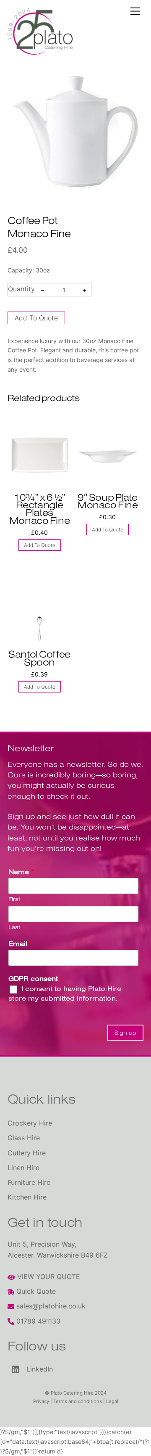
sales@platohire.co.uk (50, 1306)
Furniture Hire (29, 1182)
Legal (112, 1401)
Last (14, 927)
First (14, 899)
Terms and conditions (77, 1401)
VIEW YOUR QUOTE (47, 1276)
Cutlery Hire (27, 1153)
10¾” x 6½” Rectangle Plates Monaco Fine (39, 508)
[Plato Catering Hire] (40, 51)
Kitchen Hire (27, 1197)
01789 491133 (37, 1321)
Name (21, 871)
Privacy (41, 1401)
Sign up (125, 1032)
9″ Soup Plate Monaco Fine (107, 501)
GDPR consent (35, 978)
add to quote (36, 318)
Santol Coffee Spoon (39, 658)
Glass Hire (24, 1138)
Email (20, 943)
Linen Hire (23, 1167)
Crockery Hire (30, 1123)
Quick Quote (35, 1291)
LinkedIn (38, 1369)
